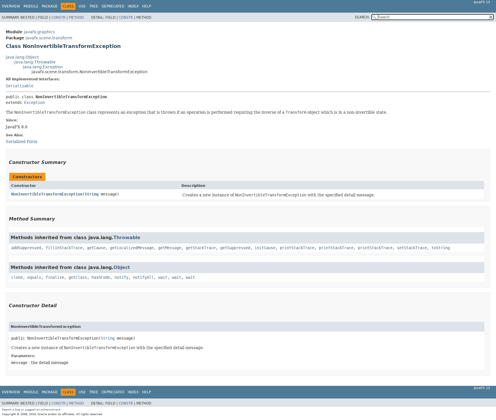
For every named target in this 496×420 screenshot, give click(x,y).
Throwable (126, 237)
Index (133, 6)
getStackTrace (201, 247)
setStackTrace (412, 247)
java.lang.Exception (43, 67)
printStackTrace (297, 247)
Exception (34, 102)
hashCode (101, 277)
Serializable (19, 86)
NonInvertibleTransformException (46, 194)
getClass (78, 277)
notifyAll (143, 277)
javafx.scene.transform (49, 38)
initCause (265, 247)
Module (31, 6)
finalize (55, 277)
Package (50, 6)
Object (121, 267)
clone (17, 277)
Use (82, 6)
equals (34, 277)
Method (76, 18)
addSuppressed (26, 247)
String (91, 194)
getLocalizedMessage (132, 247)
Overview (11, 6)
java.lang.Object (22, 57)
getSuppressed (235, 247)
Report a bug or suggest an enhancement (31, 409)
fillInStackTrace (64, 247)
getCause (96, 247)
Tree (93, 6)
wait (162, 277)
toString (440, 247)
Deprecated (113, 6)
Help (146, 6)
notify (121, 277)
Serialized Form (21, 141)
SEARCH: (362, 17)
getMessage (169, 247)
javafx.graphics (39, 32)
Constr (58, 18)
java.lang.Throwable (35, 62)
